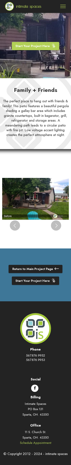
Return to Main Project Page (32, 268)
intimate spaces (28, 6)
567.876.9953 (35, 359)
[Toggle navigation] (63, 6)
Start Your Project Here (32, 46)
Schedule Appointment (35, 442)
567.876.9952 (35, 355)
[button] (14, 225)
